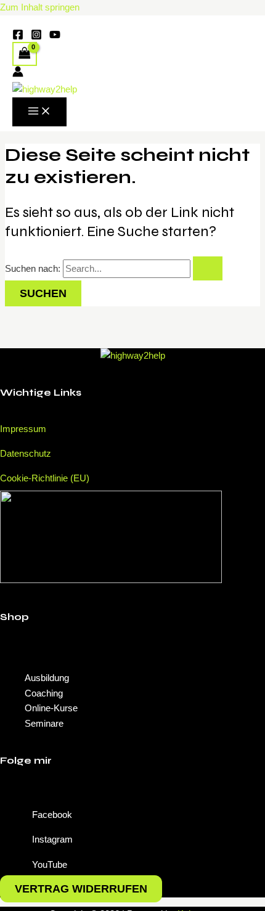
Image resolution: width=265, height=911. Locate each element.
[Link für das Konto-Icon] (17, 74)
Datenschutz (25, 453)
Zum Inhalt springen (40, 7)
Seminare (44, 723)
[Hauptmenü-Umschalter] (39, 111)
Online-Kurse (51, 708)
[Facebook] (17, 36)
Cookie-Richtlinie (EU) (44, 478)
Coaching (44, 693)
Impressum (23, 428)
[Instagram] (36, 36)
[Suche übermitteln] (207, 268)
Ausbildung (47, 677)
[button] (132, 653)
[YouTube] (54, 36)
